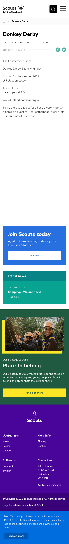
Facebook (8, 466)
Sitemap (42, 441)
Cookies (42, 446)
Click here (56, 485)
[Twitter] (64, 49)
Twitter (7, 471)
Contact (7, 450)
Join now (34, 255)
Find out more (34, 393)
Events (6, 446)
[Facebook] (58, 49)
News (6, 441)
